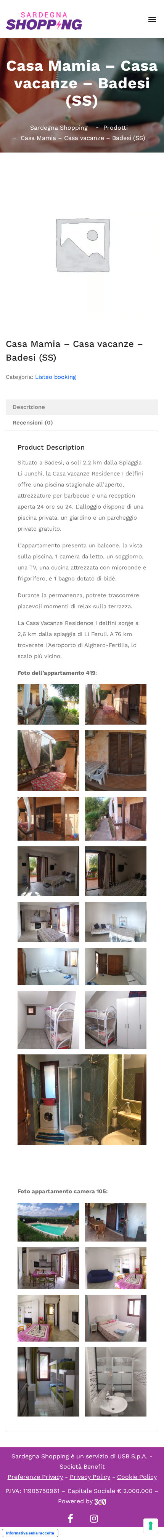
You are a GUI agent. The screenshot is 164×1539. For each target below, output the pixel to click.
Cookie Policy (137, 1476)
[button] (152, 19)
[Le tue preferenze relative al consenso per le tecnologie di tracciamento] (150, 1525)
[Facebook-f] (70, 1518)
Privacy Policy (90, 1476)
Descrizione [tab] (29, 407)
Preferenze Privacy (35, 1476)
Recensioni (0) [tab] (33, 422)
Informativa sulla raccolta (30, 1533)
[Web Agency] (100, 1501)
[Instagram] (93, 1518)
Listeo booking (55, 377)
